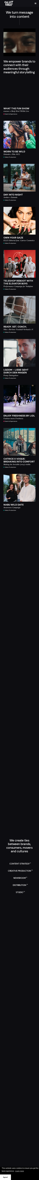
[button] (35, 3)
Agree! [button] (5, 1177)
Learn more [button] (19, 1171)
